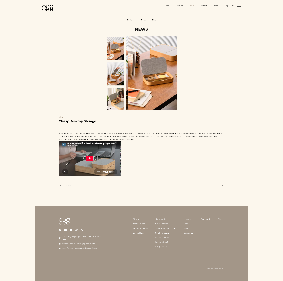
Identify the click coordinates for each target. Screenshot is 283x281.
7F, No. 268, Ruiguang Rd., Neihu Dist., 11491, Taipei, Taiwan (81, 238)
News (143, 20)
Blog (154, 20)
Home (132, 20)
